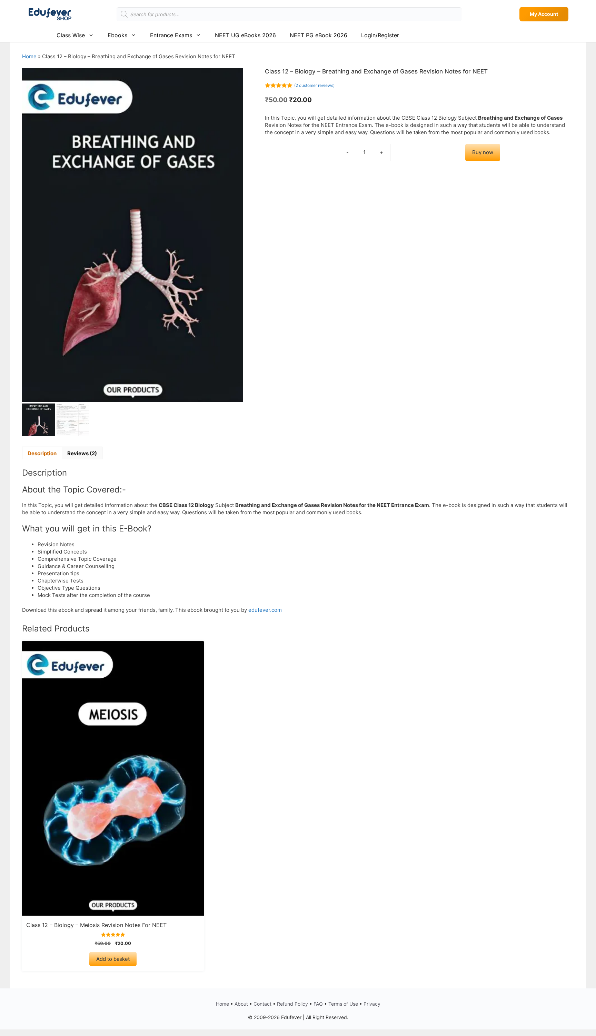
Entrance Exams (171, 35)
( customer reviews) (314, 85)
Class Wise (71, 35)
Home (29, 56)
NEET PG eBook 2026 (318, 35)
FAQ (318, 1004)
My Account (544, 14)
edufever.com (265, 610)
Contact (262, 1004)
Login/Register (380, 35)
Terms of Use (343, 1004)
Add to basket (113, 959)
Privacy (372, 1004)
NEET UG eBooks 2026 (245, 35)
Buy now (482, 152)
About (241, 1004)
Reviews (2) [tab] (82, 453)
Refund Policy (292, 1004)
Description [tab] (42, 453)
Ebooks (117, 35)
